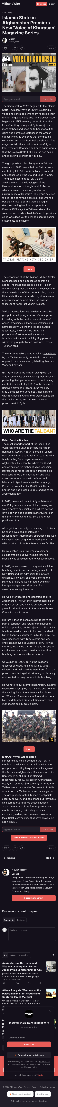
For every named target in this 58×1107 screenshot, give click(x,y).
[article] (29, 973)
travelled (45, 570)
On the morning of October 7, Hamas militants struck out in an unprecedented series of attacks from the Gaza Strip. (22, 1002)
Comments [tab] (9, 920)
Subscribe (41, 4)
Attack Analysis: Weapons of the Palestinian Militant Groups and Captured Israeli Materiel (21, 993)
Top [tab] (5, 955)
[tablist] (14, 920)
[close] (50, 1010)
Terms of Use (44, 1061)
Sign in (52, 4)
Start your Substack (21, 1094)
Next (48, 858)
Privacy (27, 1087)
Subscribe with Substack (31, 1055)
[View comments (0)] (15, 48)
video (5, 113)
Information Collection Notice (37, 1064)
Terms (35, 1087)
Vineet (12, 39)
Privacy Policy (30, 1067)
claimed (37, 776)
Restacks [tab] (21, 920)
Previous (11, 858)
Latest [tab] (13, 955)
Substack (15, 1101)
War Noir (17, 980)
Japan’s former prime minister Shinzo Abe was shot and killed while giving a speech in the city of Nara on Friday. (20, 975)
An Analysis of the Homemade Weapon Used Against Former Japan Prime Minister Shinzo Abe (22, 966)
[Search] (53, 955)
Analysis (7, 12)
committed (50, 353)
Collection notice (47, 1087)
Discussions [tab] (24, 955)
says (25, 330)
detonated (17, 700)
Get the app (43, 1094)
